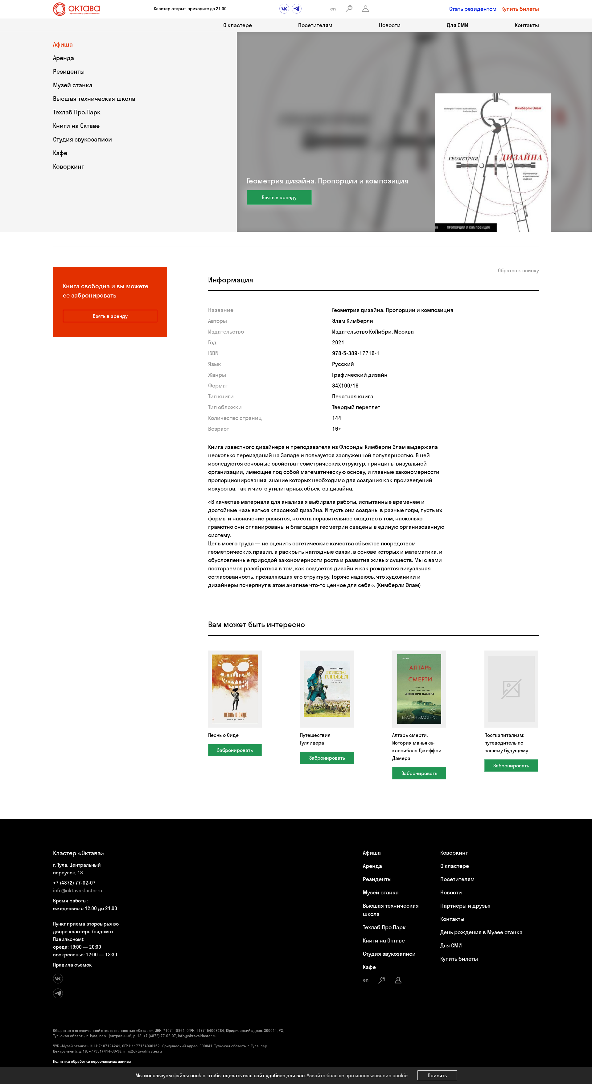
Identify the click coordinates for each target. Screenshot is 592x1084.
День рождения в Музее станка (481, 932)
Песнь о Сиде (223, 735)
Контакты (527, 25)
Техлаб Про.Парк (77, 112)
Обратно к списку (518, 270)
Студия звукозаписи (82, 139)
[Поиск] (349, 8)
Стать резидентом (472, 8)
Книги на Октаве (76, 125)
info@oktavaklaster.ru (77, 890)
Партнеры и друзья (465, 905)
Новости (390, 25)
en (333, 9)
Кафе (60, 153)
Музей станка (72, 85)
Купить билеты (520, 8)
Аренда (63, 58)
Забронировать (235, 750)
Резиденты (69, 71)
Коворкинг (68, 166)
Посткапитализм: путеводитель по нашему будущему (506, 742)
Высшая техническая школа (94, 98)
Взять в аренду (279, 197)
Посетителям (315, 25)
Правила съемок (72, 965)
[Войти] (365, 8)
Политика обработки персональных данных (92, 1061)
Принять (437, 1075)
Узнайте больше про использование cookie (357, 1075)
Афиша (63, 44)
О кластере (237, 25)
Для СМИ (457, 25)
